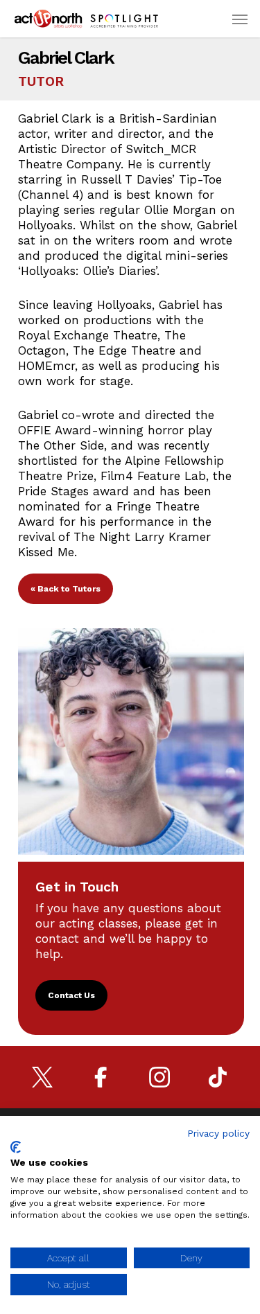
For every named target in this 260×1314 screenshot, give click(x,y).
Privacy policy (218, 1133)
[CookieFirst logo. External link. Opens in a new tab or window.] (15, 1147)
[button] (240, 19)
